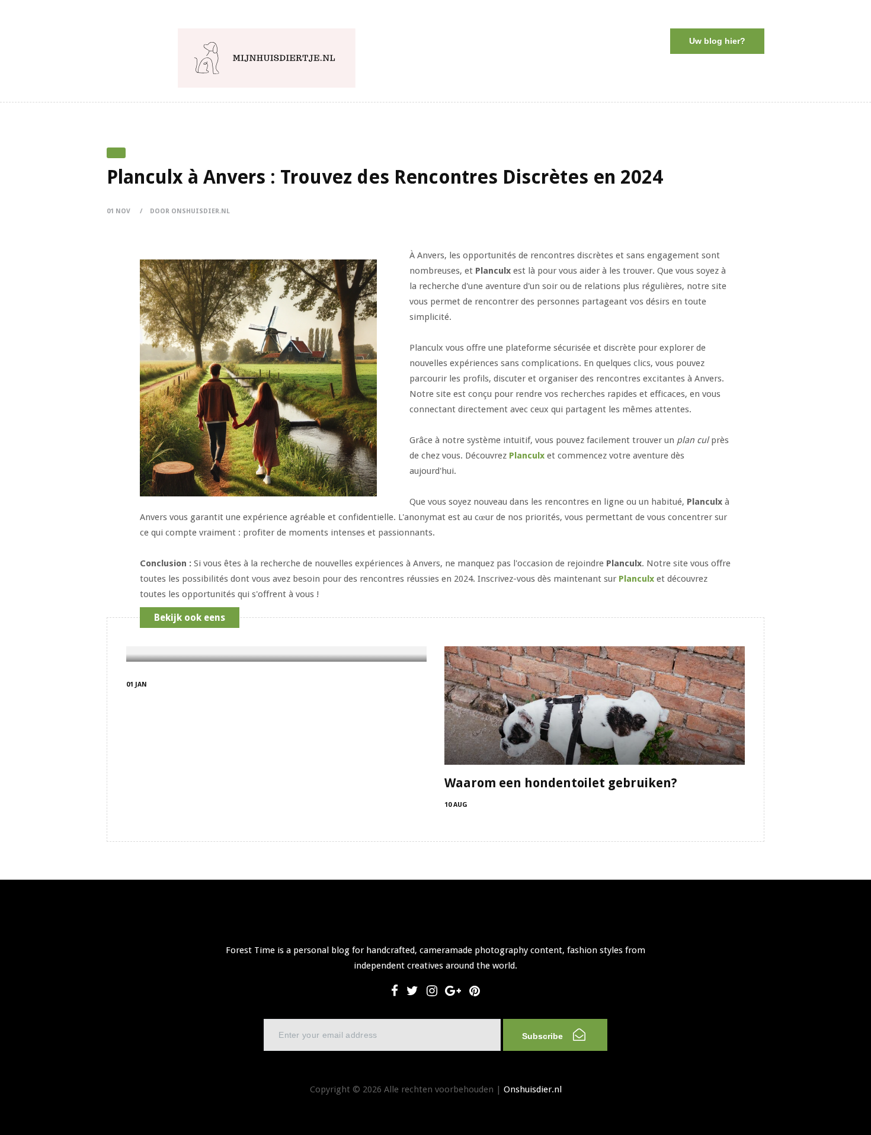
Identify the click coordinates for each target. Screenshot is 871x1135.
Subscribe (543, 1036)
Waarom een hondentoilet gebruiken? (560, 782)
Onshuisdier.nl (533, 1089)
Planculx (527, 455)
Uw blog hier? (717, 41)
